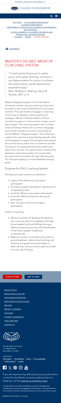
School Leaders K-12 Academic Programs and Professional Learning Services (31, 33)
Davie (29, 359)
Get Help (8, 305)
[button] (51, 15)
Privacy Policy (10, 290)
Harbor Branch (10, 361)
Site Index (8, 313)
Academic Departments (31, 25)
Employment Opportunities (16, 301)
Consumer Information (15, 298)
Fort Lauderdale (39, 359)
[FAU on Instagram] (21, 368)
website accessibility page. (34, 380)
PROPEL (28, 37)
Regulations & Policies (14, 294)
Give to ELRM (33, 277)
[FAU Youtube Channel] (26, 368)
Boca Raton (7, 359)
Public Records (11, 321)
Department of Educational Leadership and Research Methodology (31, 28)
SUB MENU (14, 48)
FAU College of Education (36, 22)
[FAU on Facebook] (5, 368)
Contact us (9, 324)
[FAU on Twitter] (9, 368)
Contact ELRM (12, 277)
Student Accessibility (14, 317)
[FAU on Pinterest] (15, 368)
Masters (18, 37)
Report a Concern (12, 309)
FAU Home (17, 22)
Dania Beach (19, 359)
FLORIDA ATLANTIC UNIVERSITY (30, 2)
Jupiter (21, 361)
